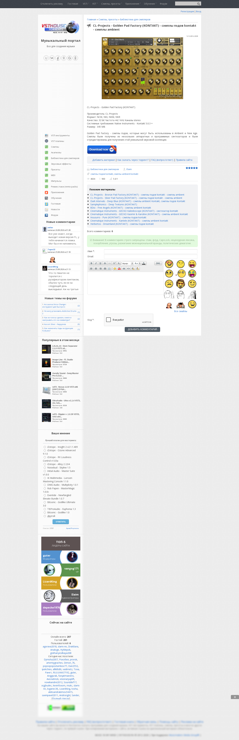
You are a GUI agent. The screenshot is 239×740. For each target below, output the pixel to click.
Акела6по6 (53, 679)
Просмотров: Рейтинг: (64, 349)
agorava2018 (50, 646)
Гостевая (55, 203)
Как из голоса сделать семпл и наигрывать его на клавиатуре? (56, 318)
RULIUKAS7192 (61, 672)
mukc (69, 685)
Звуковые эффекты (61, 163)
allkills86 (57, 669)
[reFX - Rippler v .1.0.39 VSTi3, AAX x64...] (47, 421)
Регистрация (187, 11)
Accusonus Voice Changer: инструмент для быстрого (54, 305)
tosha (75, 688)
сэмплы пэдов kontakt (102, 173)
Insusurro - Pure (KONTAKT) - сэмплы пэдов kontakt (118, 217)
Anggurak (52, 675)
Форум (54, 215)
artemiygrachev (54, 662)
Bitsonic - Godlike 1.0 (58, 512)
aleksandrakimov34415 (60, 692)
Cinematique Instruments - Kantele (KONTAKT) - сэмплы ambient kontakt (129, 220)
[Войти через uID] (46, 58)
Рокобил (64, 659)
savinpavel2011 (50, 695)
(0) (79, 324)
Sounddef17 (70, 682)
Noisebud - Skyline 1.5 (58, 467)
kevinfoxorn (59, 685)
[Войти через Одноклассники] (75, 58)
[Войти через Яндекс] (63, 58)
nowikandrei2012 (53, 682)
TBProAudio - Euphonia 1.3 (61, 509)
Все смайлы (180, 311)
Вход (198, 11)
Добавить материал (103, 159)
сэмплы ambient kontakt (126, 173)
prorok (73, 659)
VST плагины (57, 141)
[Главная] (60, 33)
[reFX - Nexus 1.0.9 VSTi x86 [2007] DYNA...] (47, 393)
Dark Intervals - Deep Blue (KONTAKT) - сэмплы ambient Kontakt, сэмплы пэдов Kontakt (137, 201)
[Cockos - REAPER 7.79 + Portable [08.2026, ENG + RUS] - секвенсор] (64, 287)
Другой (51, 515)
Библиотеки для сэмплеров (135, 19)
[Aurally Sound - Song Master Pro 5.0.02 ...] (47, 380)
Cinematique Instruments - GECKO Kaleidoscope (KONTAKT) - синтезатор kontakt (134, 210)
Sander (75, 695)
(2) (79, 306)
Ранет (48, 672)
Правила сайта (184, 159)
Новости (55, 209)
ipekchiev (47, 669)
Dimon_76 (69, 662)
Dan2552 (73, 666)
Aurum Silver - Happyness (55, 324)
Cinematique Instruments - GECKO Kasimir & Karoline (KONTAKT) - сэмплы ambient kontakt (139, 214)
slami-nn (62, 646)
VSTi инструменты (60, 135)
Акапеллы (56, 152)
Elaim (129, 169)
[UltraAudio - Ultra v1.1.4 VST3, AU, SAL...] (47, 407)
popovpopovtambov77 (55, 666)
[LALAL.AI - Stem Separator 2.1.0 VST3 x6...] (47, 352)
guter (73, 672)
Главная (91, 19)
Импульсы (56, 180)
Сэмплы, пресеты (108, 19)
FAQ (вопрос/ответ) (162, 159)
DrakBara (73, 646)
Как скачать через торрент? (133, 159)
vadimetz (67, 669)
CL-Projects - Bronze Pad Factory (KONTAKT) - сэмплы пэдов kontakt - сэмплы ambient (137, 194)
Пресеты (55, 169)
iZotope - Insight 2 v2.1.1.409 (62, 446)
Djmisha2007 (51, 659)
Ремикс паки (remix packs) (64, 186)
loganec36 (52, 688)
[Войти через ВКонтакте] (52, 58)
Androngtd (64, 695)
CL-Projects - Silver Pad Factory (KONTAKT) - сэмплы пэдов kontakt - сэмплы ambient (136, 197)
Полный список (60, 698)
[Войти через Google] (69, 58)
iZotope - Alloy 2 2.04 (58, 464)
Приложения (57, 192)
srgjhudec (46, 685)
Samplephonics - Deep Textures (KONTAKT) (113, 204)
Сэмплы (55, 146)
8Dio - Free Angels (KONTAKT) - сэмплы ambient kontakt (120, 207)
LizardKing (64, 688)
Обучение (56, 197)
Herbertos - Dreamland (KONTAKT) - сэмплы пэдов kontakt (122, 223)
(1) (79, 312)
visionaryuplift (67, 679)
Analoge (54, 649)
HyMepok (65, 649)
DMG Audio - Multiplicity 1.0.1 (62, 484)
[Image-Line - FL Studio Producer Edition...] (47, 366)
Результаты (75, 528)
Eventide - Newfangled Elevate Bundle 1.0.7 (57, 497)
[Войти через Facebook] (57, 58)
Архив (68, 528)
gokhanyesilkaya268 (60, 653)
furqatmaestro (66, 675)
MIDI (53, 175)
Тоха (76, 669)
